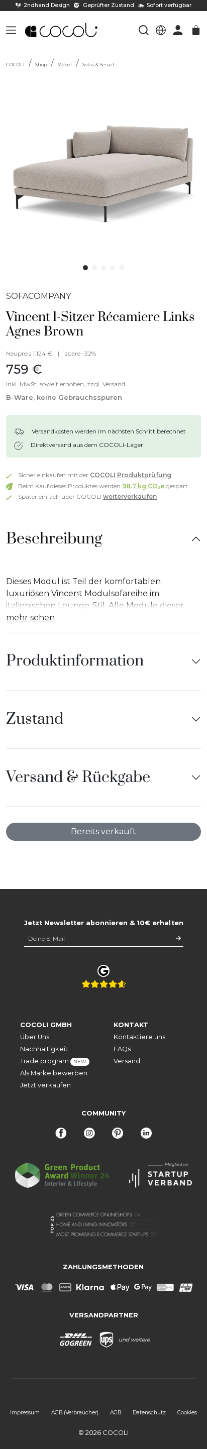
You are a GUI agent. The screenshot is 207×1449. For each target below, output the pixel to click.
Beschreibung (54, 538)
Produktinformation (75, 661)
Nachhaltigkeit (44, 1049)
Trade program (53, 1061)
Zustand (34, 719)
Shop (41, 64)
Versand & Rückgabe (78, 777)
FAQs (122, 1049)
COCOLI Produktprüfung (130, 475)
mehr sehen (30, 617)
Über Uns (34, 1037)
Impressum (25, 1412)
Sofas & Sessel (98, 64)
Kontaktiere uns (139, 1037)
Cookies (187, 1412)
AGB (115, 1412)
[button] (11, 30)
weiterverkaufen (130, 496)
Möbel (64, 64)
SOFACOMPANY (38, 296)
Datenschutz (149, 1412)
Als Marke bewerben (53, 1073)
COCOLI (15, 64)
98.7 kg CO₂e (143, 486)
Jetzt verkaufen (45, 1085)
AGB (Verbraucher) (74, 1412)
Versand (127, 1061)
